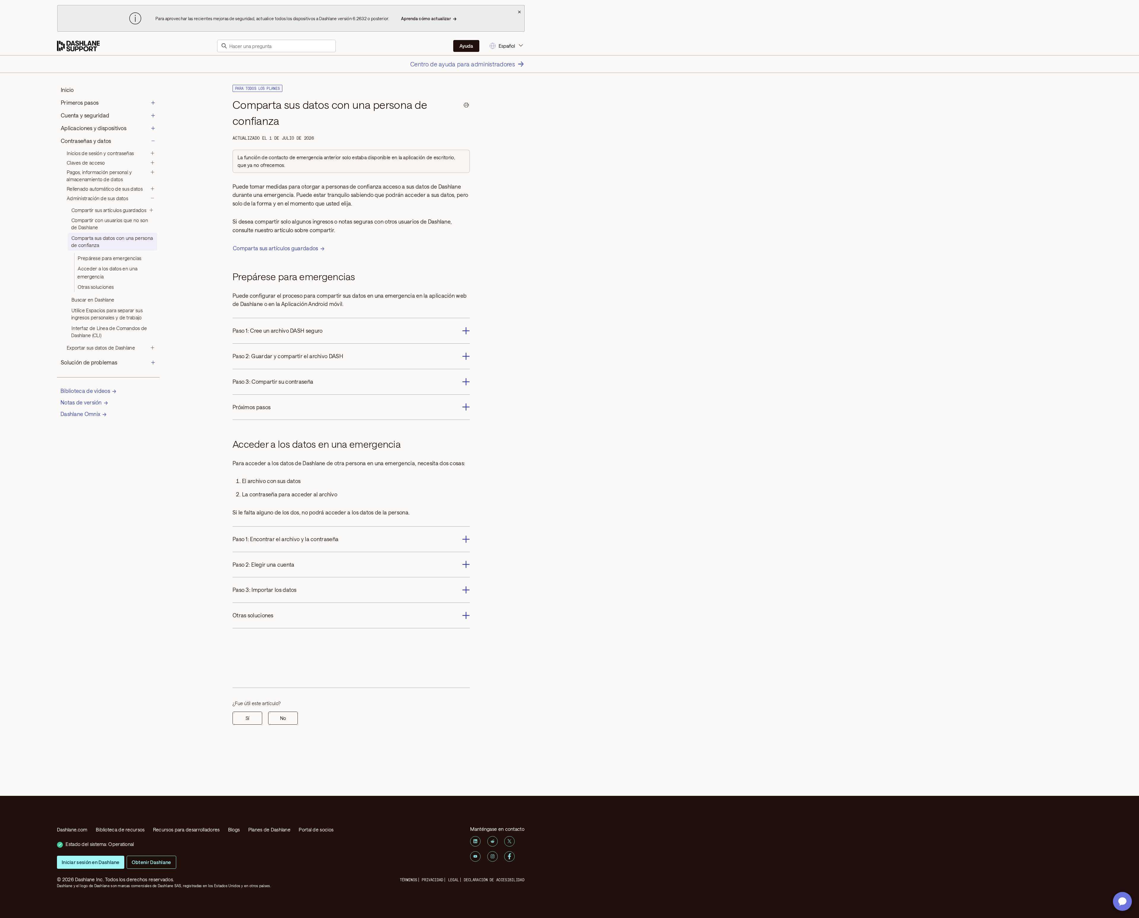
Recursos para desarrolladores (186, 829)
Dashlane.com (72, 829)
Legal (453, 880)
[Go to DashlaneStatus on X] (509, 841)
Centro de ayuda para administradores (462, 64)
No (283, 718)
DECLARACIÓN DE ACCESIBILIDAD (494, 880)
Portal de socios (316, 829)
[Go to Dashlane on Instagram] (492, 856)
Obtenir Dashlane (151, 862)
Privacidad (432, 880)
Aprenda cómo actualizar (426, 18)
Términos (408, 880)
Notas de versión (81, 402)
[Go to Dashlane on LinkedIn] (475, 841)
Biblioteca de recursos (120, 829)
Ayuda (466, 46)
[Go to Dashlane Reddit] (492, 841)
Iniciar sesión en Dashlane (91, 862)
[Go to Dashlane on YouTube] (475, 856)
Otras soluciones (96, 287)
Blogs (234, 829)
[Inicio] (78, 46)
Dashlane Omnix (80, 414)
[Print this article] (466, 105)
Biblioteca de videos (85, 391)
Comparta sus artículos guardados (275, 248)
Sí (247, 718)
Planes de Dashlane (269, 829)
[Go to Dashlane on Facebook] (509, 856)
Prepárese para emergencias (109, 258)
